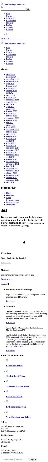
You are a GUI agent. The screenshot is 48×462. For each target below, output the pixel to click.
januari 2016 (11, 152)
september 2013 (12, 175)
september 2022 (12, 118)
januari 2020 (11, 139)
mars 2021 (10, 125)
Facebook (5, 38)
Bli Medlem (11, 20)
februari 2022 (11, 120)
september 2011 (12, 180)
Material (9, 23)
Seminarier (10, 204)
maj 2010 (10, 182)
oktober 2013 (11, 173)
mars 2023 (10, 109)
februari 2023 (11, 111)
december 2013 (12, 168)
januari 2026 (11, 77)
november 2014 (12, 164)
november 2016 (12, 150)
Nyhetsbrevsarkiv (13, 200)
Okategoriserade (12, 202)
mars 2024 (10, 95)
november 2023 (12, 100)
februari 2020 (11, 136)
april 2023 (10, 107)
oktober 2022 (11, 116)
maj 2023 (10, 104)
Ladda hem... (6, 279)
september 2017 (12, 148)
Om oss (9, 16)
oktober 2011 (11, 178)
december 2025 (12, 79)
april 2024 (10, 93)
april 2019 (10, 141)
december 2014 (12, 161)
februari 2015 (11, 159)
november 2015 (12, 155)
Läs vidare (10, 301)
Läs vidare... (6, 262)
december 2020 (12, 129)
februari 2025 (11, 86)
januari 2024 (11, 97)
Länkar (9, 25)
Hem (8, 14)
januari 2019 (11, 143)
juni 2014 (10, 166)
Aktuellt (9, 27)
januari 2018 (11, 145)
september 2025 (12, 81)
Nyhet (8, 198)
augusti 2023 (11, 102)
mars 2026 (10, 74)
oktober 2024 (11, 90)
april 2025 (10, 84)
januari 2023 (11, 113)
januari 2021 (11, 127)
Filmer (8, 193)
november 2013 (12, 171)
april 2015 (10, 157)
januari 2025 (11, 88)
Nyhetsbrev (10, 18)
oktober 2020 (11, 132)
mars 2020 (10, 134)
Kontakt (9, 30)
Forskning (10, 195)
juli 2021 (9, 123)
